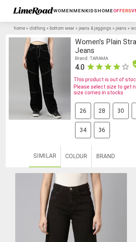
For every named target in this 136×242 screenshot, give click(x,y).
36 (102, 130)
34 (83, 130)
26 (83, 110)
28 (102, 110)
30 (121, 110)
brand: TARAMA (91, 58)
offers (122, 10)
